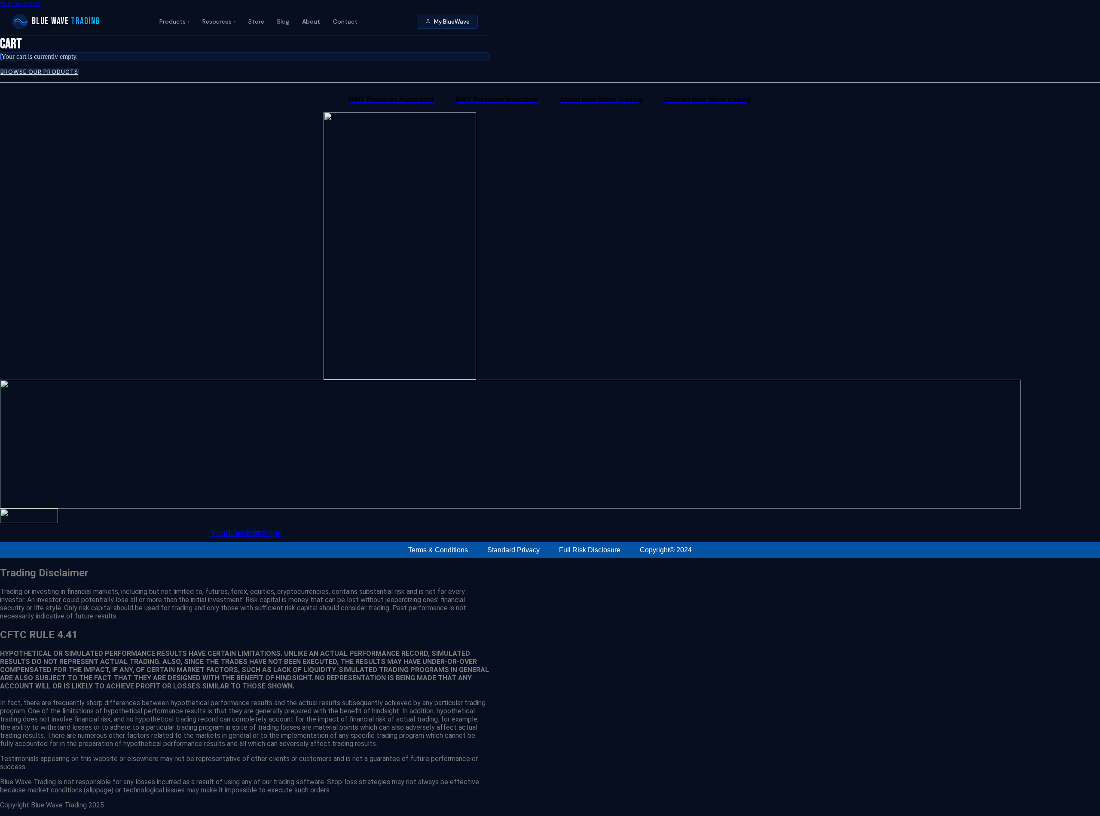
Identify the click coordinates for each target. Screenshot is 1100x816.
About (311, 21)
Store (256, 21)
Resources (218, 21)
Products (174, 21)
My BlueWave (452, 21)
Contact (345, 21)
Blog (283, 21)
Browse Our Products (39, 72)
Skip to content (20, 3)
